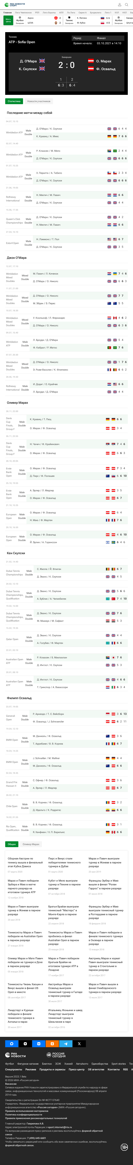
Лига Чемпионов (23, 12)
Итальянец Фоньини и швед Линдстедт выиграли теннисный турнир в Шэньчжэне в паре (65, 1016)
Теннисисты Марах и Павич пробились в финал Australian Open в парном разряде (65, 938)
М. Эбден (38, 303)
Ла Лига (71, 12)
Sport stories (119, 1063)
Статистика (14, 101)
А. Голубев (43, 643)
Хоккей (68, 1063)
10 (125, 475)
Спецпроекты (13, 1069)
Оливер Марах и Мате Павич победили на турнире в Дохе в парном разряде (25, 962)
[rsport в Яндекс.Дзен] (25, 1043)
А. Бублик (42, 598)
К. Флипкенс (61, 369)
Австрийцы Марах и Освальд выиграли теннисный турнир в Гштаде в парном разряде (65, 990)
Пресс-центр (77, 1069)
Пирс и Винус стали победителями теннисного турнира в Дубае (64, 862)
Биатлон (47, 1063)
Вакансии (10, 1083)
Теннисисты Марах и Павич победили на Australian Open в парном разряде (25, 936)
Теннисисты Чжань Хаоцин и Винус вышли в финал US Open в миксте (25, 988)
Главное (7, 12)
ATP (12, 42)
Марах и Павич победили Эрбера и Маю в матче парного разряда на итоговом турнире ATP (23, 886)
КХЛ (117, 12)
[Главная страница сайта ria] (6, 5)
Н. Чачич (35, 444)
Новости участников (38, 101)
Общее (12, 844)
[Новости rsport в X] (79, 1043)
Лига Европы (49, 12)
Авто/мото (82, 1063)
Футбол (9, 1063)
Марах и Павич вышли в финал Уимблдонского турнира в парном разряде (105, 988)
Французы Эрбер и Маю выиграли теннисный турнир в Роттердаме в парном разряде (106, 912)
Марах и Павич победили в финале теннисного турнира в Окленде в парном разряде (106, 938)
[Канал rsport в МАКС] (11, 1043)
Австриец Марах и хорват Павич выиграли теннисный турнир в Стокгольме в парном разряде (106, 964)
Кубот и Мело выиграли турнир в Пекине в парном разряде (64, 884)
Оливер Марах (31, 844)
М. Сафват (58, 620)
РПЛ (37, 12)
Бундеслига (95, 12)
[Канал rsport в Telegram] (65, 1043)
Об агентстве (96, 1069)
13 (125, 714)
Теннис (13, 36)
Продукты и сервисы (52, 1069)
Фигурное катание (28, 1063)
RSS (125, 1069)
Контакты (114, 1069)
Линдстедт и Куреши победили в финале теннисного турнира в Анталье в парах (21, 1016)
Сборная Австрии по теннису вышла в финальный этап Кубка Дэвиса (25, 862)
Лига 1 (108, 12)
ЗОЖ (58, 1063)
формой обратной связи (19, 1145)
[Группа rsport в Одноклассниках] (52, 1043)
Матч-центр (8, 20)
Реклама (30, 1069)
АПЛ (61, 12)
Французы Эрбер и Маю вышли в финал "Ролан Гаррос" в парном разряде (105, 884)
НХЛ (124, 12)
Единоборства (100, 1063)
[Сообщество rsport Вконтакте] (38, 1043)
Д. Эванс (42, 576)
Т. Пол (55, 239)
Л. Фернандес (57, 317)
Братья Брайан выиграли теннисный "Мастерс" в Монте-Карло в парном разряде (63, 912)
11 (125, 721)
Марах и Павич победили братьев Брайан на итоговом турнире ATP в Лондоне (63, 964)
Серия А (83, 12)
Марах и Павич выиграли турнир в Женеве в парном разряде (105, 862)
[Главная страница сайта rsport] (22, 5)
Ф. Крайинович (50, 444)
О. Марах (103, 61)
